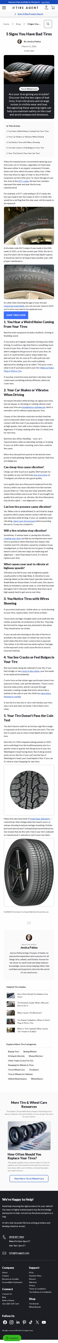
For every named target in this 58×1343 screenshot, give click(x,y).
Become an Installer (10, 1279)
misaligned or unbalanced (33, 407)
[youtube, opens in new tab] (44, 1322)
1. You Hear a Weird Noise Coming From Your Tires (27, 131)
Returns (32, 1279)
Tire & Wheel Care (16, 1070)
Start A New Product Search (30, 14)
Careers (5, 1276)
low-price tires (40, 475)
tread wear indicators (40, 818)
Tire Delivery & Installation (40, 1292)
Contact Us (7, 1294)
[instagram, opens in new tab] (11, 1322)
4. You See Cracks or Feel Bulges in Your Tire (25, 148)
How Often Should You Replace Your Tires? (24, 1156)
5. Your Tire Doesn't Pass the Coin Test (23, 153)
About (5, 1272)
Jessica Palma (34, 41)
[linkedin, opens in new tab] (18, 1322)
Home (6, 24)
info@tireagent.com (19, 1253)
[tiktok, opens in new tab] (31, 1322)
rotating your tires (12, 538)
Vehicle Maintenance (17, 1079)
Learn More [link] (45, 2)
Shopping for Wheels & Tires (21, 1065)
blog (18, 24)
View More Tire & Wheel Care (29, 1178)
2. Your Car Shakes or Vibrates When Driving (25, 137)
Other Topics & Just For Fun (20, 1060)
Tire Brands (34, 1303)
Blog (4, 1297)
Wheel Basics (37, 1079)
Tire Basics (34, 1070)
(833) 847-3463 (16, 1237)
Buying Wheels (30, 1051)
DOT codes (23, 181)
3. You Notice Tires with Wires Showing (23, 142)
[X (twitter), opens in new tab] (37, 1322)
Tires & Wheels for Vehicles (20, 1074)
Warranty (33, 1282)
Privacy (32, 1285)
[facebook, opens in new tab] (5, 1322)
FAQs (31, 1272)
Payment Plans (35, 1276)
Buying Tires (13, 1051)
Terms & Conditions (37, 1289)
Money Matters (36, 1056)
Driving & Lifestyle (16, 1056)
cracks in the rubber (30, 671)
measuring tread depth (14, 306)
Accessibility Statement (12, 1282)
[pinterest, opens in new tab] (24, 1322)
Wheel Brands (35, 1307)
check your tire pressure (24, 521)
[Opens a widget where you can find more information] (12, 1338)
